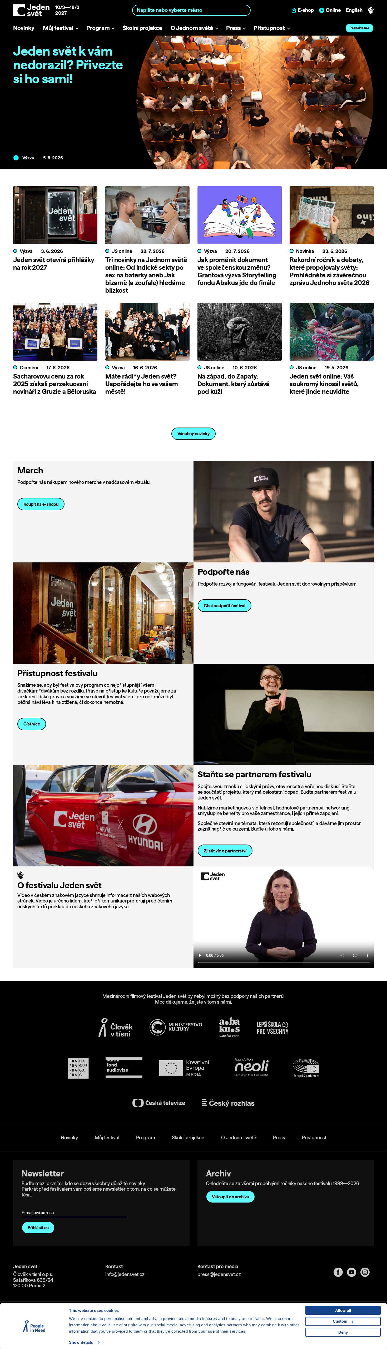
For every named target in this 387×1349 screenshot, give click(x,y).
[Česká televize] (159, 1103)
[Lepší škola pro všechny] (273, 1027)
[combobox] (191, 10)
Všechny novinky (193, 433)
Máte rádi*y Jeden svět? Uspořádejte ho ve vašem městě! (141, 383)
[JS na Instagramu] (367, 1272)
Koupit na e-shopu (40, 504)
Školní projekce (142, 27)
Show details (81, 1342)
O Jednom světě (192, 27)
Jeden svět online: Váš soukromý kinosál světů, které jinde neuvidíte (324, 383)
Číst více (31, 724)
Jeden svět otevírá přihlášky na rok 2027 (53, 263)
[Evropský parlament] (306, 1068)
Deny (343, 1332)
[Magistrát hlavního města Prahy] (78, 1068)
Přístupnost (269, 27)
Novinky (23, 27)
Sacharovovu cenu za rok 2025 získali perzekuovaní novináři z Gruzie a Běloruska (54, 383)
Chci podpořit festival (224, 605)
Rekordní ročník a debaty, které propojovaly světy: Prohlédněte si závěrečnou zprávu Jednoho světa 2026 (330, 271)
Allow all (343, 1310)
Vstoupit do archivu (230, 1196)
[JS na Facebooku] (340, 1272)
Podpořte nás (359, 28)
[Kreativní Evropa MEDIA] (184, 1068)
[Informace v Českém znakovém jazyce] (371, 10)
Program (98, 27)
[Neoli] (251, 1068)
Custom (340, 1321)
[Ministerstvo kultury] (176, 1027)
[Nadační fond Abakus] (230, 1027)
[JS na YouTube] (353, 1272)
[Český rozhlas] (228, 1103)
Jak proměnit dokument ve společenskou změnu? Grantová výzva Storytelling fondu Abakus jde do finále (236, 271)
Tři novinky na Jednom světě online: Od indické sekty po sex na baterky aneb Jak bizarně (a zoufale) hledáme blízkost (146, 275)
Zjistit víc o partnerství (225, 850)
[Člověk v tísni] (115, 1027)
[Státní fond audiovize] (124, 1068)
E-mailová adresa (39, 1205)
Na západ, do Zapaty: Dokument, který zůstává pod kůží (233, 383)
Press (233, 27)
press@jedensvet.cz (219, 1274)
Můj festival (58, 27)
